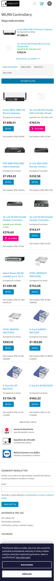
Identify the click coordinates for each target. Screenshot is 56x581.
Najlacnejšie (26, 67)
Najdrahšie (38, 67)
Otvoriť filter (28, 81)
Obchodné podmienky (11, 521)
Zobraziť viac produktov (26, 58)
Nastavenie (27, 564)
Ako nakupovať (7, 518)
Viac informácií (23, 557)
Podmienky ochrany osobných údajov (17, 525)
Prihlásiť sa (10, 504)
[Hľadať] (34, 3)
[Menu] (49, 3)
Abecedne (7, 72)
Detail (8, 128)
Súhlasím (27, 574)
